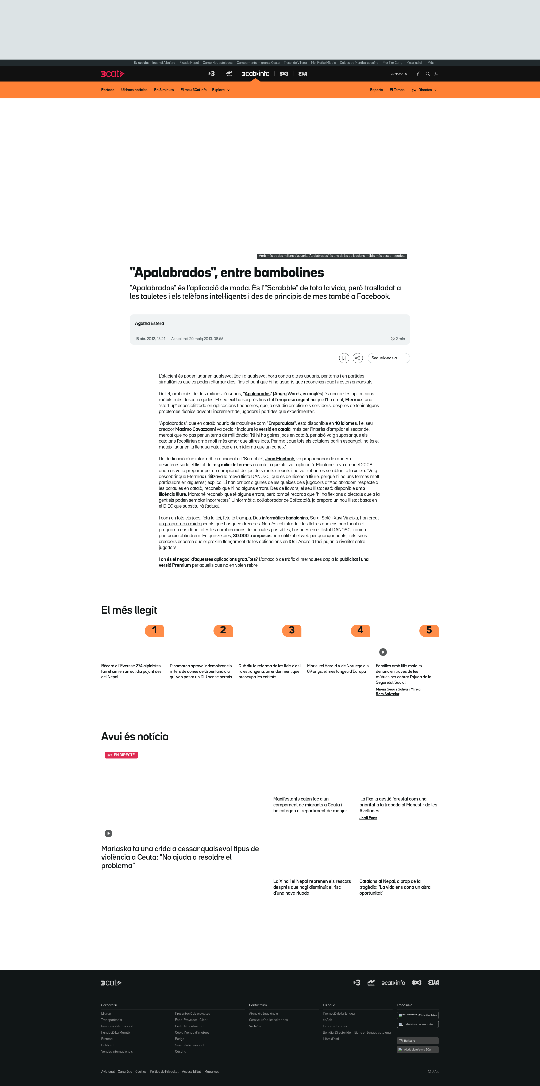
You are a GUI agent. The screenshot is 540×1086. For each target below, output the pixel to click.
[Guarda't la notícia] (344, 358)
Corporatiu (399, 74)
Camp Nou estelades (218, 62)
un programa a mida (180, 524)
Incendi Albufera (163, 62)
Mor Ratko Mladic (323, 62)
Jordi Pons (368, 818)
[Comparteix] (358, 358)
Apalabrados (257, 394)
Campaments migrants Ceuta (258, 62)
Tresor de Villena (295, 62)
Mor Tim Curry (392, 62)
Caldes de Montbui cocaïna (359, 62)
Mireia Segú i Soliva (392, 689)
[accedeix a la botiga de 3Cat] (420, 74)
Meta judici (414, 62)
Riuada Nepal (189, 62)
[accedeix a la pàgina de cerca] (428, 74)
